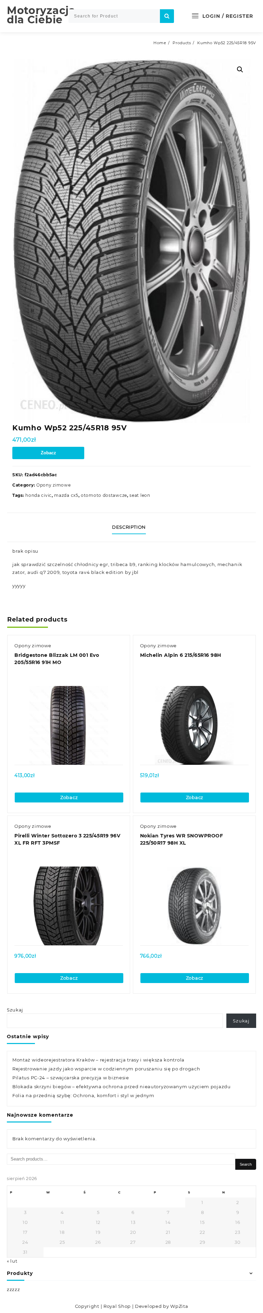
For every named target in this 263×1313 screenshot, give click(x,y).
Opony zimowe (53, 485)
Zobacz (48, 452)
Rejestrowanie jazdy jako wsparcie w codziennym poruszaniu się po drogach (106, 1068)
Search (246, 1164)
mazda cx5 (66, 495)
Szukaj (15, 1010)
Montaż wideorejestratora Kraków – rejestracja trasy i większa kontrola (98, 1060)
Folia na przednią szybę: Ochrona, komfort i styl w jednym (83, 1095)
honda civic (38, 495)
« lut (12, 1261)
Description (129, 527)
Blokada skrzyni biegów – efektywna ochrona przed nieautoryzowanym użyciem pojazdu (121, 1086)
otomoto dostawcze (104, 495)
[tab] (131, 527)
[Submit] (167, 16)
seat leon (139, 495)
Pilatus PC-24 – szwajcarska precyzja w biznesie (70, 1077)
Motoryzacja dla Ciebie (41, 15)
